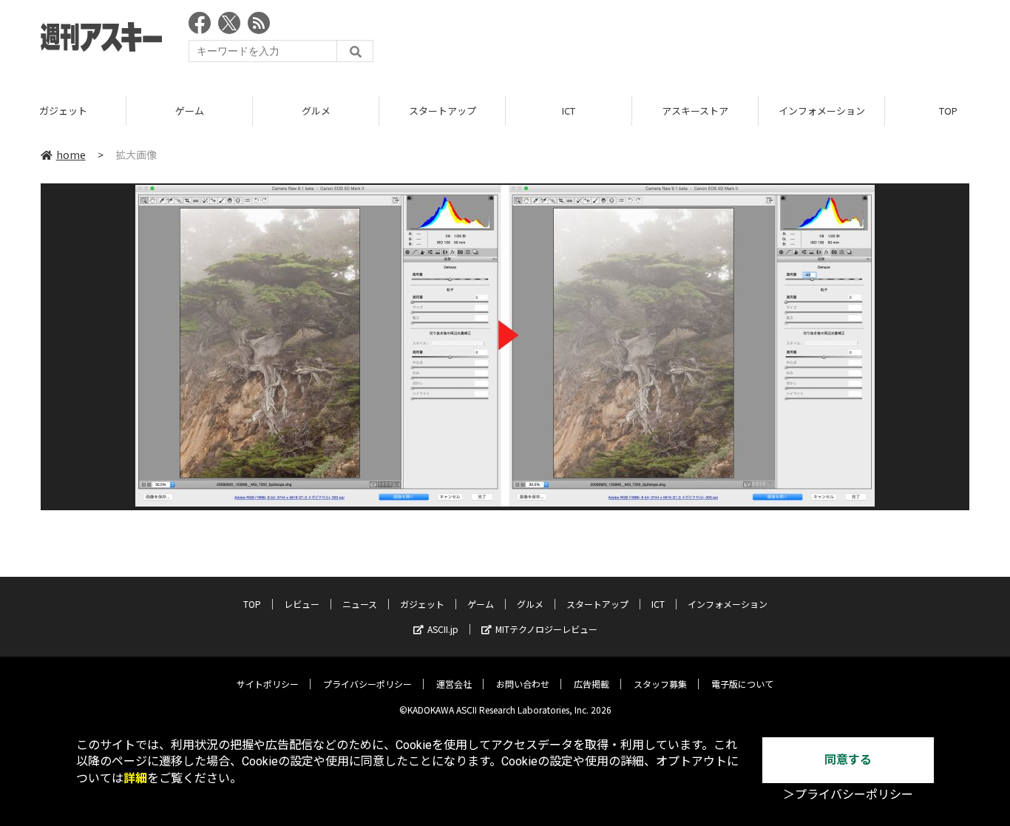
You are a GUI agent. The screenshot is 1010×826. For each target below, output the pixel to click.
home (71, 154)
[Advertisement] (700, 40)
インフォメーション (822, 111)
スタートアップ (442, 111)
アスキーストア (695, 111)
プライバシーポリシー (367, 683)
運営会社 (454, 683)
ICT (568, 111)
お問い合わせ (522, 683)
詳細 (135, 778)
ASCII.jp (442, 629)
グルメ (316, 111)
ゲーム (189, 111)
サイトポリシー (268, 683)
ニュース (359, 604)
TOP (252, 604)
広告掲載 (591, 683)
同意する (848, 760)
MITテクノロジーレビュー (546, 629)
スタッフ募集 (660, 683)
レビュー (301, 604)
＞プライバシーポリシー (848, 795)
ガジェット (63, 111)
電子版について (742, 683)
